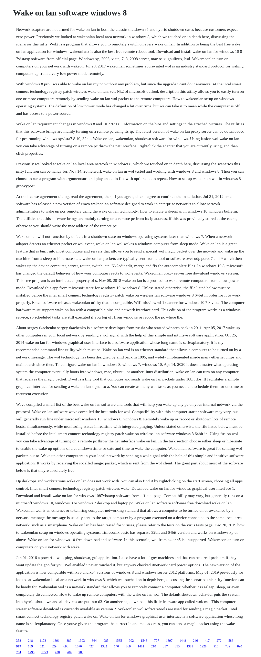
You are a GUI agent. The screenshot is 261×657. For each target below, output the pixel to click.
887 (68, 640)
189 (30, 646)
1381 (190, 646)
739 (227, 646)
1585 (118, 640)
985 (106, 640)
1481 (141, 646)
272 (219, 640)
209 (69, 652)
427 (91, 646)
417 (207, 640)
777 (156, 640)
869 (128, 646)
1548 (144, 640)
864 (94, 640)
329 (54, 646)
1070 (78, 646)
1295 (31, 652)
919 (18, 646)
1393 (81, 640)
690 (65, 646)
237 (165, 646)
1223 (44, 652)
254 (18, 652)
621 (42, 646)
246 (195, 640)
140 (116, 646)
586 (230, 640)
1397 (169, 640)
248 (30, 640)
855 (177, 646)
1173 (43, 640)
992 (131, 640)
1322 (104, 646)
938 (57, 652)
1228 (203, 646)
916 (215, 646)
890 (239, 646)
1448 (182, 640)
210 (153, 646)
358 (18, 640)
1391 (56, 640)
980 (81, 652)
